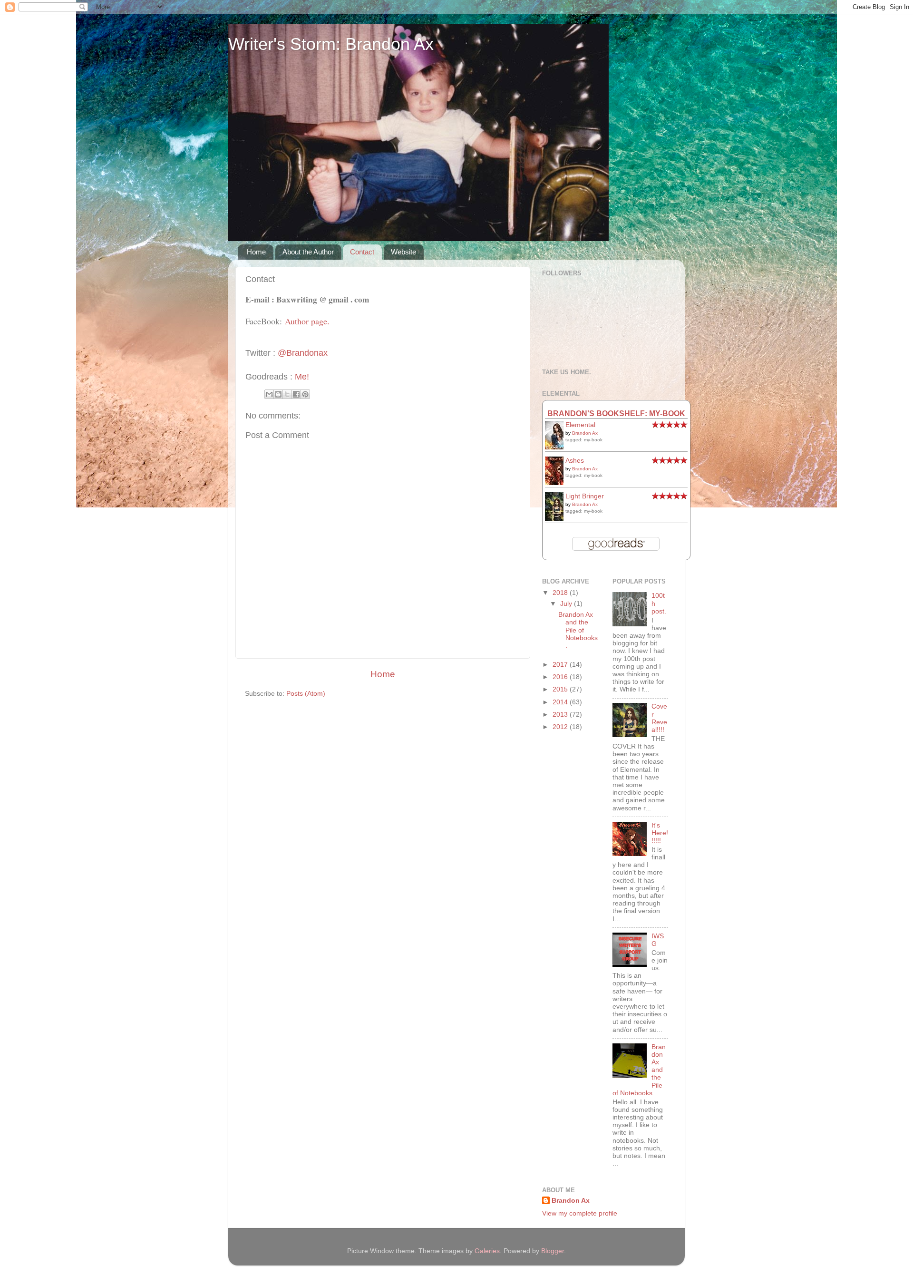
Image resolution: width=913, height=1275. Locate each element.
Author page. (307, 321)
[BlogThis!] (278, 394)
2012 (561, 726)
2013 (561, 714)
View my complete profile (579, 1213)
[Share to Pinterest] (305, 394)
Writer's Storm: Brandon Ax (331, 44)
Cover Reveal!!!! (659, 718)
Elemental (580, 424)
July (567, 603)
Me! (302, 376)
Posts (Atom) (305, 693)
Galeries (487, 1251)
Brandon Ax (585, 433)
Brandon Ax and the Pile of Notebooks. (578, 630)
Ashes (574, 460)
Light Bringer (584, 496)
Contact (362, 252)
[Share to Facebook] (296, 394)
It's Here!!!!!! (659, 833)
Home (256, 252)
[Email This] (269, 394)
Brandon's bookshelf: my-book (616, 413)
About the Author (308, 252)
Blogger (552, 1251)
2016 (561, 677)
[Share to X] (287, 394)
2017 (561, 664)
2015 (561, 689)
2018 (561, 592)
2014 (561, 702)
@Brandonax (303, 353)
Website (403, 252)
